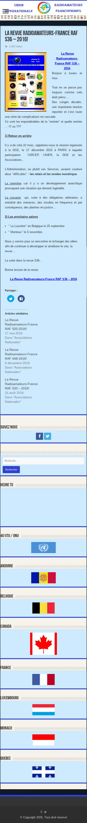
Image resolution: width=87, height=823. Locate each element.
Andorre (6, 566)
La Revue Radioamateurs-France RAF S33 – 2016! (21, 384)
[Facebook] (39, 436)
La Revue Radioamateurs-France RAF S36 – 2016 (43, 279)
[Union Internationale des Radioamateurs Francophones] (43, 10)
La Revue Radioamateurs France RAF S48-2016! (21, 354)
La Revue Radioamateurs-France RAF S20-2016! (21, 324)
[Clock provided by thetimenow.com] (19, 500)
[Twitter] (47, 436)
